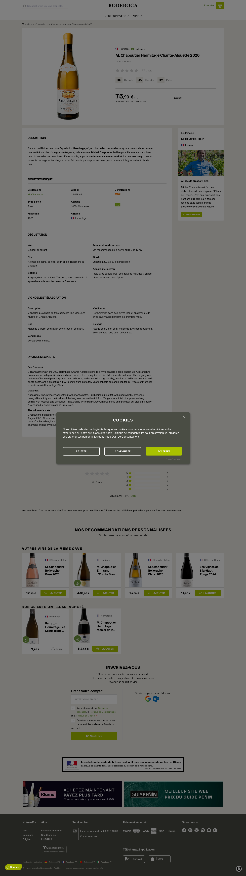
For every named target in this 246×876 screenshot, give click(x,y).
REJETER (81, 451)
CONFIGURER (123, 451)
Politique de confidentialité (128, 433)
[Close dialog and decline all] (184, 417)
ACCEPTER (164, 451)
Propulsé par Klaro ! (174, 459)
